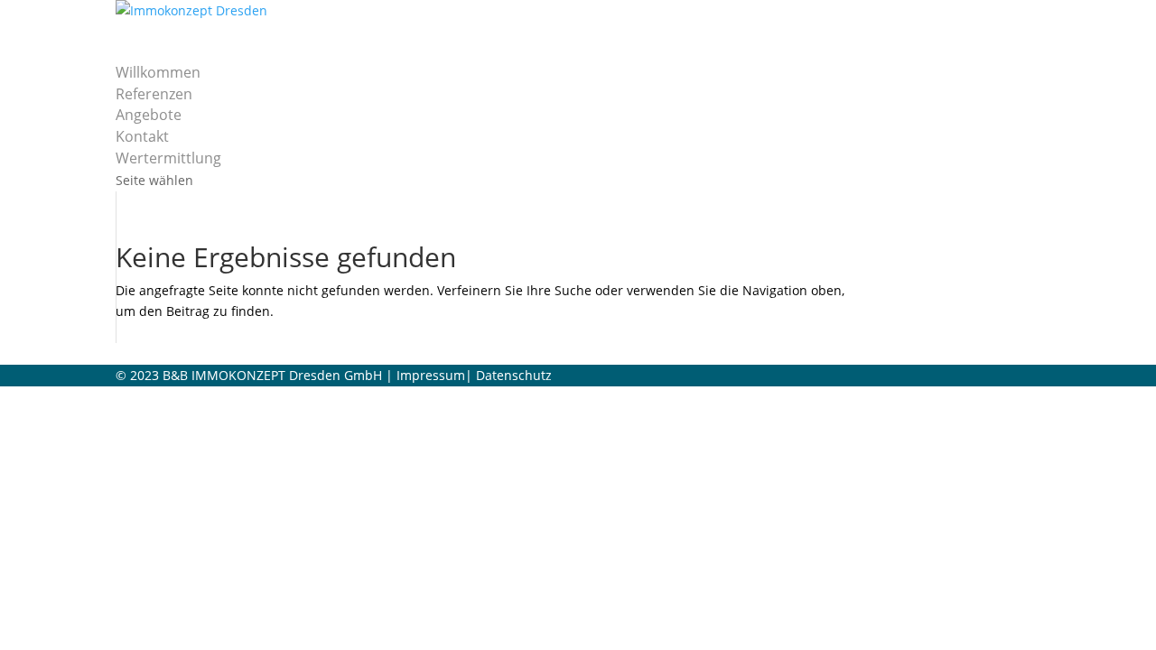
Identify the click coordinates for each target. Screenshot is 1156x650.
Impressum (430, 375)
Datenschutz (514, 375)
